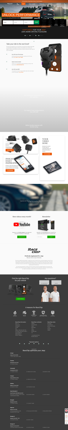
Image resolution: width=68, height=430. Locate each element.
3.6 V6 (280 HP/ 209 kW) (14, 419)
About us (17, 323)
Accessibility (17, 326)
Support (50, 4)
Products (41, 4)
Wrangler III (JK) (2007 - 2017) (15, 418)
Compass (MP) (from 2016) (14, 377)
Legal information (18, 332)
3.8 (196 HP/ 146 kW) (29, 419)
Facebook (49, 328)
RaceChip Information (20, 322)
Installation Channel (51, 326)
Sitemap (16, 327)
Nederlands (33, 327)
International (33, 331)
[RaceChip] (7, 3)
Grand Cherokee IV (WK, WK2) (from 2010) (16, 393)
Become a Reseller (34, 336)
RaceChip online (51, 322)
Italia (32, 328)
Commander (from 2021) (14, 370)
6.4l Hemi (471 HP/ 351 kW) (14, 412)
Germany (32, 323)
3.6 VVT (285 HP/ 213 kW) (30, 386)
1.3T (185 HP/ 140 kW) (14, 371)
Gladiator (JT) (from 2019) (14, 385)
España (32, 330)
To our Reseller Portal (35, 335)
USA (32, 332)
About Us (59, 4)
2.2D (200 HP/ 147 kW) (46, 371)
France (32, 326)
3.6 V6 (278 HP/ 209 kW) (30, 394)
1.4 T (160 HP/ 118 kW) (30, 403)
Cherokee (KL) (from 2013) (14, 362)
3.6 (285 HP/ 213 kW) (46, 427)
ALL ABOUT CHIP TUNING (18, 57)
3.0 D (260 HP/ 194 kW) (14, 386)
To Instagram (10, 170)
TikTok (48, 327)
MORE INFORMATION (20, 64)
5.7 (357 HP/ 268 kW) (46, 394)
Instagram (49, 323)
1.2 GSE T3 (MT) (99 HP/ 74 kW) (15, 356)
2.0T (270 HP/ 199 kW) (14, 364)
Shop (23, 4)
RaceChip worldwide (36, 322)
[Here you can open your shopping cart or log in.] (65, 11)
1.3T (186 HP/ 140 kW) (14, 403)
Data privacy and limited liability (21, 331)
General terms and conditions (20, 330)
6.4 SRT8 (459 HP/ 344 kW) (14, 395)
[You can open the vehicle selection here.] (18, 13)
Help (16, 328)
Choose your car (20, 298)
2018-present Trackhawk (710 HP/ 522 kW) (17, 394)
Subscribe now (22, 236)
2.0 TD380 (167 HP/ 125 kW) (31, 371)
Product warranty (18, 335)
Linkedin (48, 330)
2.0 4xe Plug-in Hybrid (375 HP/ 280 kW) (16, 427)
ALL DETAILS (21, 72)
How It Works (32, 4)
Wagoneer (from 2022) (13, 409)
